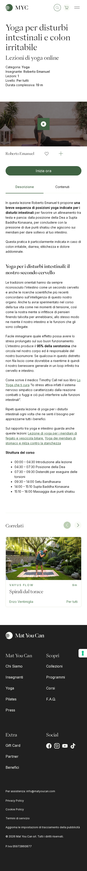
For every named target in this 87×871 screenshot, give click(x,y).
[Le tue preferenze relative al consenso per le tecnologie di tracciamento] (83, 653)
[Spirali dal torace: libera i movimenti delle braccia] (43, 572)
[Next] (77, 525)
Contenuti (62, 187)
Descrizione (24, 187)
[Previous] (67, 525)
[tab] (25, 188)
